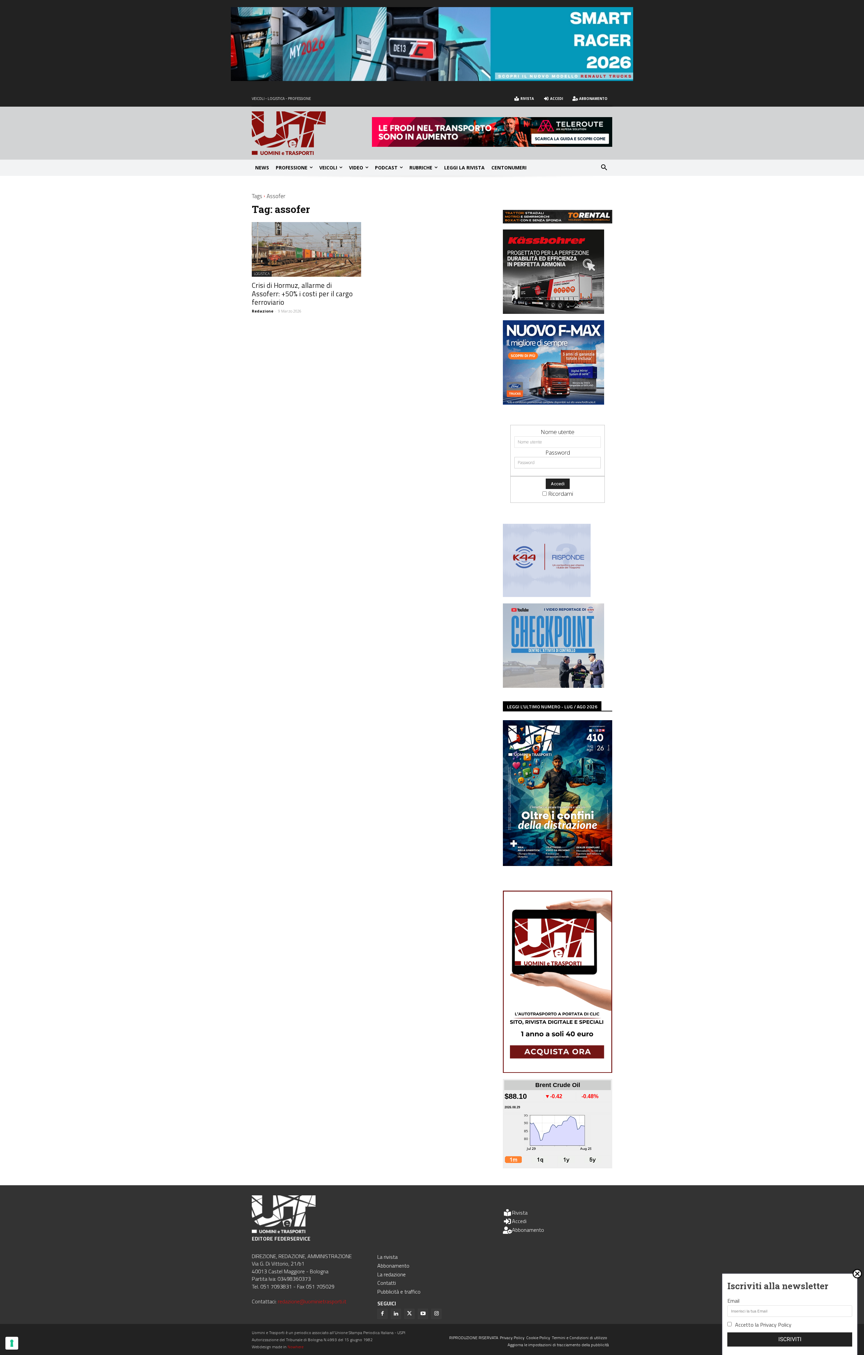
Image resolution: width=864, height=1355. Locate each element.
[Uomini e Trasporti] (312, 133)
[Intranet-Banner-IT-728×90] (492, 144)
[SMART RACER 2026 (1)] (432, 79)
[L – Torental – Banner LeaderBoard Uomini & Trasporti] (557, 221)
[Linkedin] (396, 1314)
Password (557, 452)
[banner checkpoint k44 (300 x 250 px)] (553, 685)
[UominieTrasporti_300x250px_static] (553, 312)
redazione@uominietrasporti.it (312, 1301)
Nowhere (295, 1347)
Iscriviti (790, 1339)
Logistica (262, 273)
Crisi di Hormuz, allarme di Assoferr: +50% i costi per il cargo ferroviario (302, 293)
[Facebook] (382, 1314)
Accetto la (763, 1325)
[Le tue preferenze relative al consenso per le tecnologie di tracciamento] (11, 1343)
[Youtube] (423, 1314)
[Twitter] (409, 1314)
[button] (604, 168)
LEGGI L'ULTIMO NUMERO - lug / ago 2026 (552, 706)
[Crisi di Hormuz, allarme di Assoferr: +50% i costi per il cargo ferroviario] (306, 249)
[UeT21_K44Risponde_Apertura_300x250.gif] (547, 595)
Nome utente (557, 432)
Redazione (262, 311)
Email (733, 1301)
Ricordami (560, 493)
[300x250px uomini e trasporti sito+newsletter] (553, 402)
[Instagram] (436, 1314)
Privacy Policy (775, 1325)
